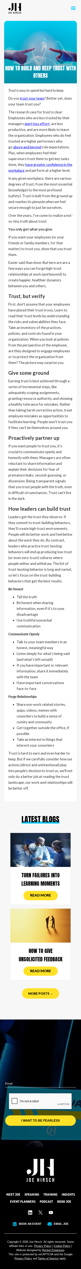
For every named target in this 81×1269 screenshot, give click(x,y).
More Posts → (40, 993)
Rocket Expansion (53, 1250)
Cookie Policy (62, 1246)
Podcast (46, 1201)
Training (50, 1194)
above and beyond (27, 147)
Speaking (32, 1194)
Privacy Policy (43, 1246)
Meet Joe (13, 1194)
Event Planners (23, 1201)
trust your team (32, 98)
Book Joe (64, 1201)
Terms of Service (48, 1258)
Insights (68, 1194)
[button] (73, 8)
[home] (13, 8)
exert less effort (37, 124)
